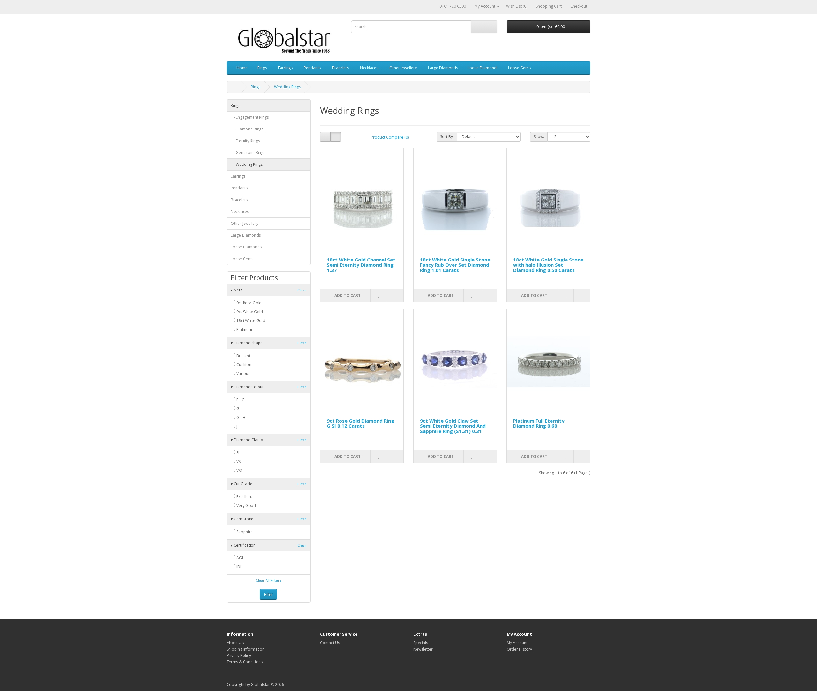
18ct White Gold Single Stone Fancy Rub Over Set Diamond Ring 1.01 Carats (455, 264)
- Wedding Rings (247, 164)
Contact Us (330, 642)
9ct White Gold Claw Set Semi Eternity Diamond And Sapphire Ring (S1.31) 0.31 (453, 425)
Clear (301, 290)
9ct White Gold (249, 311)
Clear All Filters (268, 580)
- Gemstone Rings (248, 152)
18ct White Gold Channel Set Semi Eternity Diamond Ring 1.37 (361, 264)
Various (243, 373)
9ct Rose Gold (249, 302)
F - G (240, 399)
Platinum (244, 329)
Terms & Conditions (245, 662)
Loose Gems (519, 67)
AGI (239, 558)
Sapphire (244, 531)
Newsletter (423, 649)
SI (237, 452)
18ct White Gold (250, 320)
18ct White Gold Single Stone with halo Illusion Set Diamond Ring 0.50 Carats (548, 264)
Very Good (246, 505)
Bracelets (340, 67)
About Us (235, 642)
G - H (240, 417)
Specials (420, 642)
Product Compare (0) (390, 137)
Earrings (285, 67)
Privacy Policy (239, 655)
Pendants (312, 67)
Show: (539, 136)
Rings (262, 67)
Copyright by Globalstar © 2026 (255, 684)
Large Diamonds (443, 67)
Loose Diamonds (483, 67)
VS (238, 461)
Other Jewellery (403, 67)
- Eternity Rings (245, 140)
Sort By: (447, 136)
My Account (517, 642)
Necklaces (369, 67)
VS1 (239, 470)
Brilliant (243, 355)
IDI (238, 567)
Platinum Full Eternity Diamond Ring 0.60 (539, 423)
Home (242, 67)
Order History (519, 649)
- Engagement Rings (250, 117)
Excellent (244, 496)
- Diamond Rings (247, 129)
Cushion (243, 364)
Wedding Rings (287, 87)
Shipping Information (246, 649)
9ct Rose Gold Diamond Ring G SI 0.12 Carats (360, 423)
